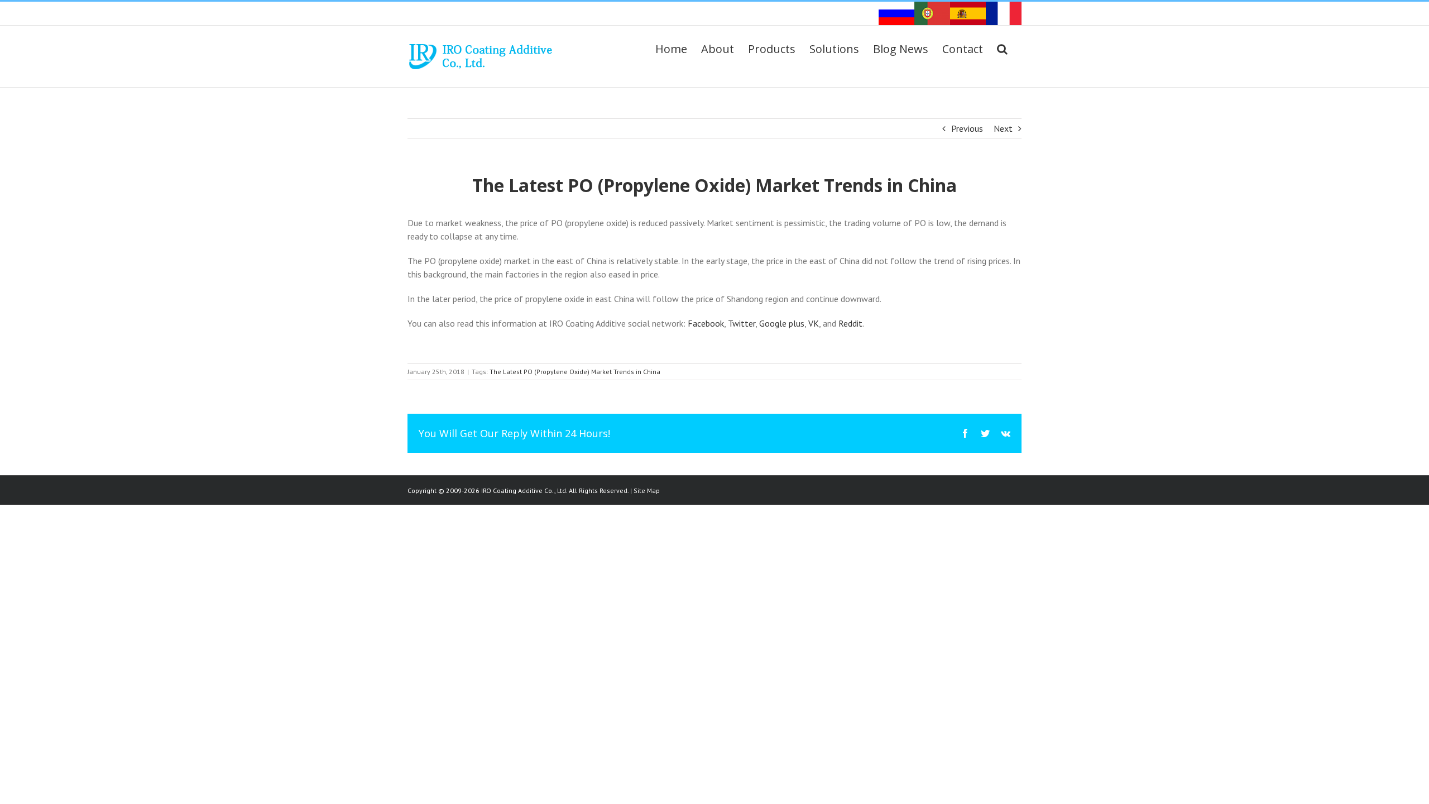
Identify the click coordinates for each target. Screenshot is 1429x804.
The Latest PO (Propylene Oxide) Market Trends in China (575, 371)
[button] (1002, 49)
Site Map (647, 490)
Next (1003, 128)
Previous (967, 128)
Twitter (741, 323)
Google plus (781, 323)
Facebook (706, 323)
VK (813, 323)
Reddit (850, 323)
